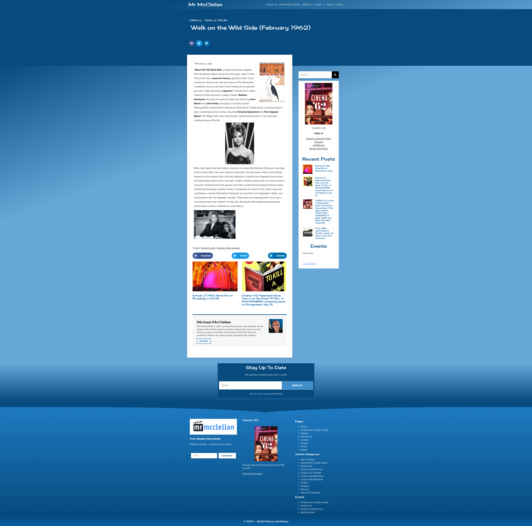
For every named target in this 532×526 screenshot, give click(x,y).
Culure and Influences (312, 479)
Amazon (318, 142)
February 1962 (208, 248)
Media (304, 450)
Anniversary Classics (289, 4)
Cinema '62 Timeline (311, 472)
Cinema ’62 (271, 4)
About (329, 4)
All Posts (204, 341)
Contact (339, 4)
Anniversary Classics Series (314, 430)
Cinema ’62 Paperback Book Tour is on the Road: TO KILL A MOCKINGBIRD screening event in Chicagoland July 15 (263, 300)
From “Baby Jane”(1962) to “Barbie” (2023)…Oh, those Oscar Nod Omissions (324, 233)
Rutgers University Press (318, 138)
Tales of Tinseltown (310, 492)
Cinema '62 (306, 466)
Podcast (305, 486)
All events (309, 264)
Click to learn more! (252, 473)
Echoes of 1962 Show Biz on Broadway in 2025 (213, 297)
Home (304, 446)
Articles (306, 4)
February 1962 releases (228, 248)
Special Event (307, 512)
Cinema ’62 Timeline (215, 20)
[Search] (335, 74)
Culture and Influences (312, 476)
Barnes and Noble (318, 148)
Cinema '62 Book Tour (312, 469)
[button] (191, 43)
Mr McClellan (205, 4)
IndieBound (318, 145)
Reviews (305, 489)
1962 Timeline (307, 459)
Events (318, 4)
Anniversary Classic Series (314, 462)
